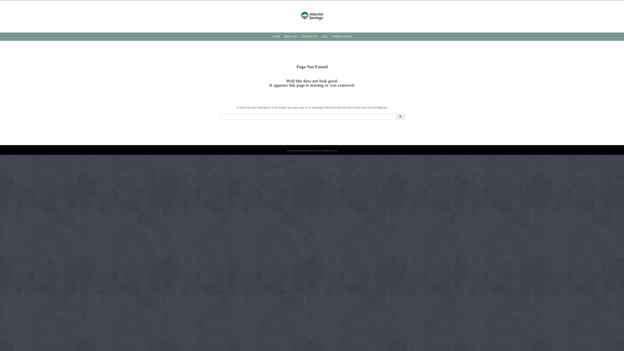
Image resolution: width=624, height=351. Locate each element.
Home (276, 36)
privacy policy (342, 36)
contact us (309, 36)
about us (290, 36)
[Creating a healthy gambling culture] (312, 16)
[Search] (400, 116)
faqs (324, 36)
